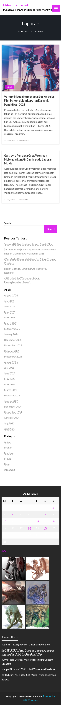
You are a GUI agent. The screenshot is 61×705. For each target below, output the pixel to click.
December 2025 (13, 339)
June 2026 (9, 306)
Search (7, 223)
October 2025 (12, 350)
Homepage (23, 31)
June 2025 (9, 373)
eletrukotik (23, 140)
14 (37, 521)
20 (29, 527)
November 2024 (13, 412)
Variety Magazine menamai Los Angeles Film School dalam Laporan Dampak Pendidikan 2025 (29, 100)
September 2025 (13, 356)
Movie (9, 87)
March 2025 (10, 389)
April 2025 (9, 384)
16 (54, 521)
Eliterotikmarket (15, 5)
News (7, 464)
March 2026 (10, 323)
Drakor (8, 447)
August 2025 (11, 361)
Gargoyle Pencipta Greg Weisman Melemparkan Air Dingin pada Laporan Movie (28, 159)
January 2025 (11, 400)
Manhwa (8, 452)
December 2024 (13, 406)
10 (4, 521)
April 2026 (9, 317)
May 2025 (9, 378)
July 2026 (9, 300)
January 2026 (11, 334)
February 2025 (12, 395)
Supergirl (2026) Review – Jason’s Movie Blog (28, 243)
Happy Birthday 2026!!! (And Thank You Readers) (28, 669)
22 (45, 527)
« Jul (4, 549)
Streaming (9, 469)
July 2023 (9, 423)
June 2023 (9, 428)
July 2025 (9, 367)
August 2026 (11, 295)
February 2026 (12, 328)
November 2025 (13, 345)
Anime (7, 441)
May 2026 (9, 311)
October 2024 (12, 417)
